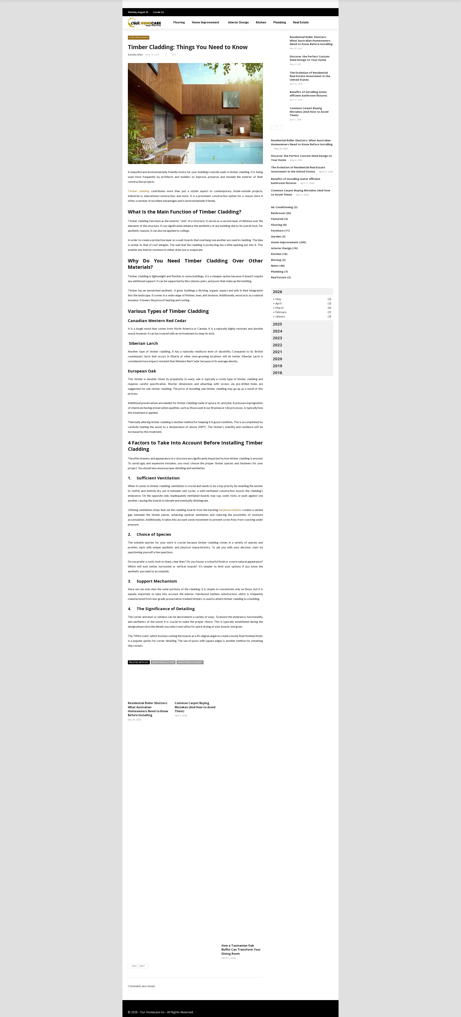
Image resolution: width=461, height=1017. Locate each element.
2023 (277, 337)
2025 (277, 324)
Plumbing (279, 22)
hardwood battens (230, 509)
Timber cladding (139, 191)
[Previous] (273, 127)
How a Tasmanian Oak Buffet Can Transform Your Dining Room (241, 950)
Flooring (179, 22)
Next (142, 966)
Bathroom (278, 213)
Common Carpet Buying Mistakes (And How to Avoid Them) (195, 707)
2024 (277, 331)
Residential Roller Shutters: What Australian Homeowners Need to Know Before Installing (148, 709)
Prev (134, 966)
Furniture (277, 230)
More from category (190, 662)
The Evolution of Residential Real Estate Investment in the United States (310, 76)
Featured (277, 219)
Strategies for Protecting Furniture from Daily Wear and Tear (175, 4)
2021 (277, 351)
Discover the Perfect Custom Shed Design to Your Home (309, 58)
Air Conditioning (282, 207)
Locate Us (158, 12)
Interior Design (238, 22)
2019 (277, 365)
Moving (276, 260)
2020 (277, 358)
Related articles (138, 662)
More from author (163, 662)
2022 (277, 344)
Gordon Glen (135, 54)
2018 (277, 372)
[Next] (280, 127)
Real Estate (301, 22)
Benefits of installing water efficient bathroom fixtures (308, 93)
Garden (276, 236)
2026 (277, 291)
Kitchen (261, 22)
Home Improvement (205, 22)
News (275, 265)
